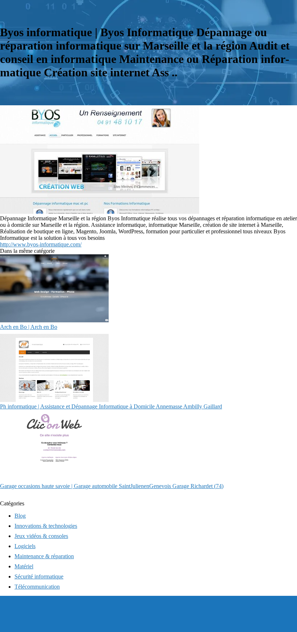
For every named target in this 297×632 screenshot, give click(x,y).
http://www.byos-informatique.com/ (40, 244)
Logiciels (24, 546)
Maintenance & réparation (44, 556)
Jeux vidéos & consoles (41, 536)
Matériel (23, 566)
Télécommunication (37, 587)
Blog (20, 516)
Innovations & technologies (45, 526)
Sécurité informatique (38, 576)
